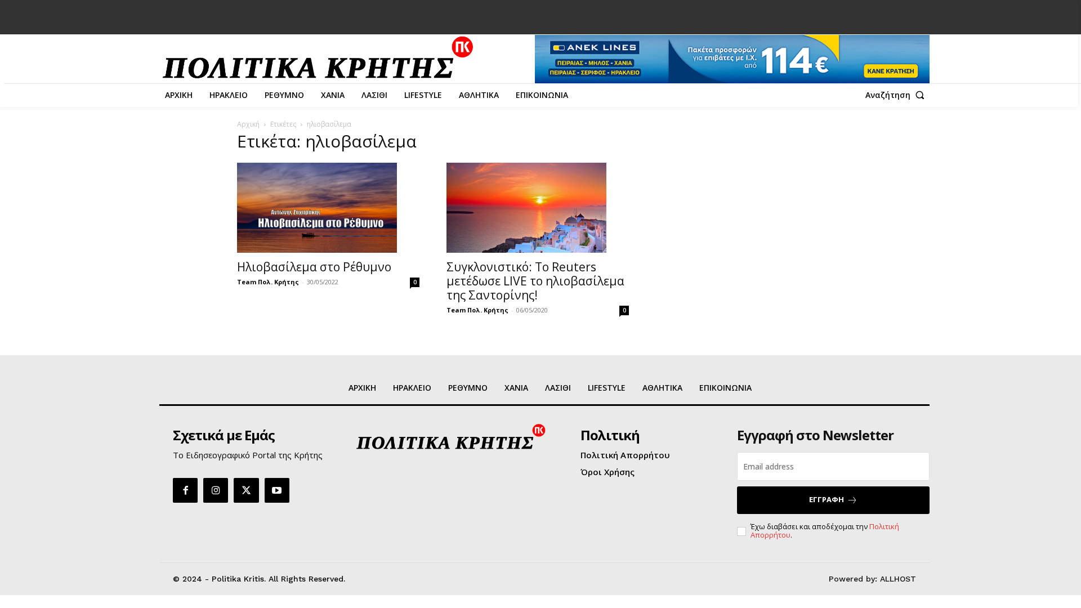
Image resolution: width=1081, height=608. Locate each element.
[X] (246, 490)
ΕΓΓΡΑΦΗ (826, 499)
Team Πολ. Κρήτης (268, 282)
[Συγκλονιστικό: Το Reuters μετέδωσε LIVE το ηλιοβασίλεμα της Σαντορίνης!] (537, 208)
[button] (897, 95)
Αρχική (248, 124)
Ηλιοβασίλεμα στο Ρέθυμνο (314, 267)
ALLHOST (898, 578)
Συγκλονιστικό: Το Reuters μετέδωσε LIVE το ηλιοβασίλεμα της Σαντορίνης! (535, 281)
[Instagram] (215, 490)
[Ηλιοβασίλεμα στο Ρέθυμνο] (328, 208)
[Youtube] (277, 490)
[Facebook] (185, 490)
